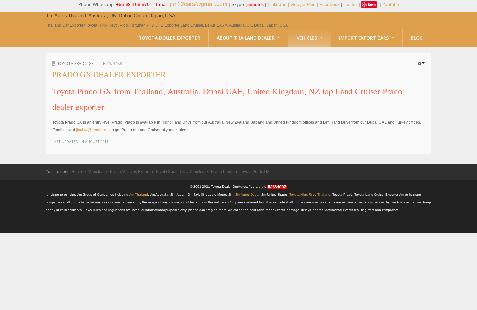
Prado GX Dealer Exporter (109, 74)
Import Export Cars (364, 38)
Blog (417, 38)
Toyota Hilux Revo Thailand (309, 194)
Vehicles (307, 38)
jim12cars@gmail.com (198, 4)
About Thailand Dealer (246, 38)
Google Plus (302, 4)
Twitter (350, 4)
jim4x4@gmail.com (93, 130)
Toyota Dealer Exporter (169, 38)
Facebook (329, 4)
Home (76, 171)
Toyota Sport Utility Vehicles (179, 171)
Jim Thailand (138, 194)
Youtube (390, 4)
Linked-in (277, 4)
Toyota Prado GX (75, 63)
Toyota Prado (222, 171)
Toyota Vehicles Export (129, 171)
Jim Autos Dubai (247, 194)
